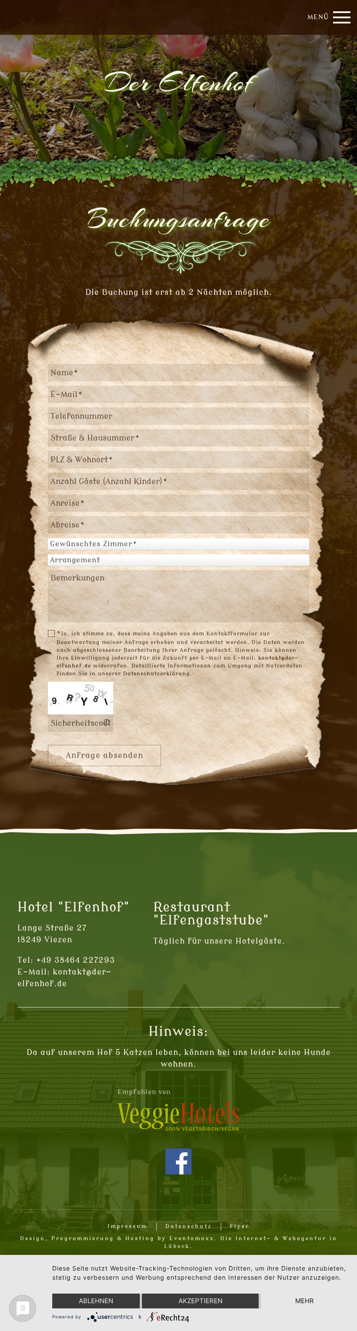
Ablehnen (96, 1301)
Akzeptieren (200, 1301)
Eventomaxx (191, 1238)
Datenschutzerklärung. (157, 674)
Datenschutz (188, 1226)
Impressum (128, 1226)
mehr (304, 1301)
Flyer (239, 1226)
